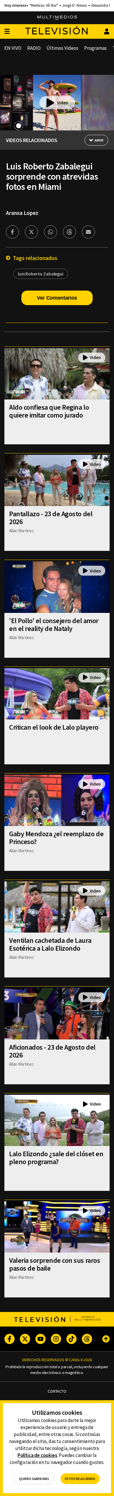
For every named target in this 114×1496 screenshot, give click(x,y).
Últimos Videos (62, 48)
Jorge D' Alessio (74, 5)
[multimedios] (57, 17)
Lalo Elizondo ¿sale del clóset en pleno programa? (56, 1157)
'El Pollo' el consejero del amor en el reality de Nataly (54, 624)
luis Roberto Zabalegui (40, 274)
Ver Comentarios (57, 298)
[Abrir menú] (7, 32)
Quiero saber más (34, 1478)
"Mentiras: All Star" (44, 5)
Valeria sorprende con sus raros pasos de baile (54, 1264)
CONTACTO (57, 1391)
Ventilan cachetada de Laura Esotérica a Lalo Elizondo (50, 944)
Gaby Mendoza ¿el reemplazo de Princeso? (56, 837)
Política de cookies (37, 1455)
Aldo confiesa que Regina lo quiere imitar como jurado (49, 411)
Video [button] (62, 102)
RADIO (34, 48)
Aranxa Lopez (22, 212)
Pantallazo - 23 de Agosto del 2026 (50, 517)
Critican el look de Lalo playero (54, 727)
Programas (95, 48)
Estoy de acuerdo (80, 1478)
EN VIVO (12, 48)
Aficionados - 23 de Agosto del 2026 (52, 1051)
